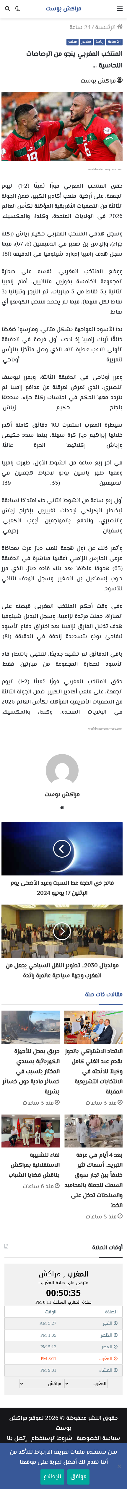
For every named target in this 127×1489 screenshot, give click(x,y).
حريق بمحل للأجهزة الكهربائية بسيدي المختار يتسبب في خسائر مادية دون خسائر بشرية (31, 1072)
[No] (120, 1466)
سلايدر (86, 42)
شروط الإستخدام (51, 1438)
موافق (78, 1477)
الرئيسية (106, 27)
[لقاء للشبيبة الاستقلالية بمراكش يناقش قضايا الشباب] (30, 1131)
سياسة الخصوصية (98, 1438)
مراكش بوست (98, 81)
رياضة (99, 42)
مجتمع (72, 42)
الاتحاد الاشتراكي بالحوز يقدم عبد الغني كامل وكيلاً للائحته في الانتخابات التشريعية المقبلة (94, 1072)
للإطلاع (52, 1477)
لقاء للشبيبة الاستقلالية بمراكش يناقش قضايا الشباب (34, 1165)
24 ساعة (80, 27)
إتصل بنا (17, 1438)
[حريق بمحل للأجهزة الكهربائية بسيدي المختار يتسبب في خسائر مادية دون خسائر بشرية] (30, 1027)
